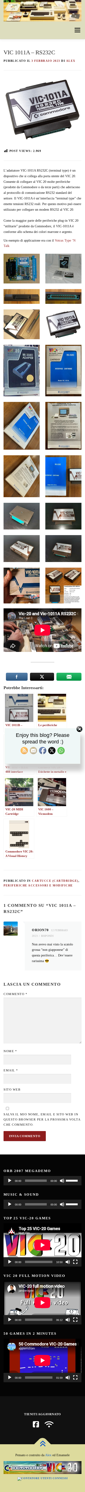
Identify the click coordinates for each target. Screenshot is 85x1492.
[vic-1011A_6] (63, 268)
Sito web (12, 1089)
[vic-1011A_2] (63, 324)
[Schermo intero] (75, 1262)
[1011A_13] (22, 516)
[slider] (72, 1180)
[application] (42, 1180)
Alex (48, 1455)
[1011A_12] (63, 516)
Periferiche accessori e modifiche (38, 885)
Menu (77, 30)
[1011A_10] (63, 548)
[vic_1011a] (22, 585)
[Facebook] (35, 1424)
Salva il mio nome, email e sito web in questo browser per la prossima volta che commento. (42, 1119)
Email (11, 1070)
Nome (10, 1051)
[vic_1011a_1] (63, 370)
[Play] (9, 1180)
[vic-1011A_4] (63, 296)
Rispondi (47, 935)
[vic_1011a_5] (63, 476)
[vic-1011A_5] (22, 296)
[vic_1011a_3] (63, 426)
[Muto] (62, 1180)
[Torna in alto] (42, 1444)
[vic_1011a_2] (22, 426)
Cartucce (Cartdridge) (55, 880)
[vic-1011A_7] (22, 268)
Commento (15, 994)
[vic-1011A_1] (22, 370)
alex (71, 60)
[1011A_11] (22, 548)
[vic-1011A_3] (22, 324)
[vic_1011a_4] (22, 476)
